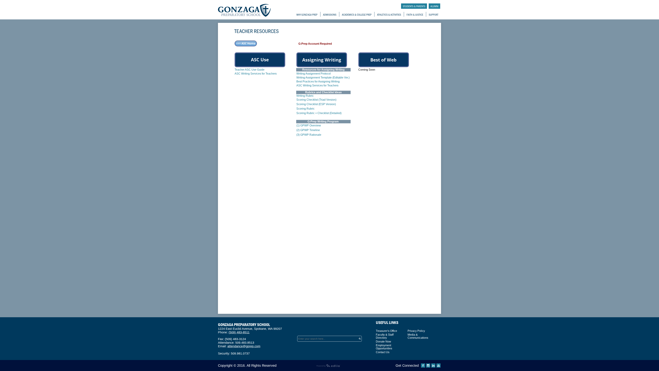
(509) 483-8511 (239, 332)
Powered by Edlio (328, 365)
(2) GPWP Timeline (308, 130)
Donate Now (383, 341)
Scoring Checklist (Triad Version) (316, 99)
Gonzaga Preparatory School (244, 10)
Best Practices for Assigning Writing (318, 81)
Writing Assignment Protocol (313, 73)
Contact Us (382, 352)
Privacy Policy (416, 330)
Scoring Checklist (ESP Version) (316, 104)
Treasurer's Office (386, 330)
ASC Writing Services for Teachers (256, 73)
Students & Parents (414, 6)
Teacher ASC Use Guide (249, 69)
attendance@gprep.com (243, 346)
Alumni (434, 6)
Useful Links (387, 322)
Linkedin (433, 365)
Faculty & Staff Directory (385, 336)
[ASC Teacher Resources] (246, 45)
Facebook (423, 365)
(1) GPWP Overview (308, 125)
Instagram (428, 365)
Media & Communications (418, 336)
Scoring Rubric (305, 108)
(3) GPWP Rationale (308, 134)
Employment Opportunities (384, 347)
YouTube (438, 365)
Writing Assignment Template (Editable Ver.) (323, 77)
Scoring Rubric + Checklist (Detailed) (319, 113)
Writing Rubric (305, 95)
